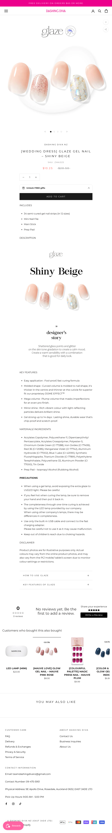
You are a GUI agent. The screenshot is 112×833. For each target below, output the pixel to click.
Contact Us (66, 736)
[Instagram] (13, 804)
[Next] (66, 131)
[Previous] (45, 131)
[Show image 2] (54, 131)
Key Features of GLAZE (39, 584)
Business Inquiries (70, 741)
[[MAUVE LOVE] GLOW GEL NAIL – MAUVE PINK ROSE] (47, 651)
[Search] (99, 10)
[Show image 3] (57, 131)
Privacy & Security (15, 752)
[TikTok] (20, 804)
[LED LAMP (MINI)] (16, 651)
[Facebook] (6, 804)
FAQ (7, 736)
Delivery (10, 741)
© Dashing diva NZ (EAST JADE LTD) (29, 821)
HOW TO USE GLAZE (36, 575)
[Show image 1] (50, 131)
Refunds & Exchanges (18, 746)
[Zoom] (105, 22)
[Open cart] (106, 11)
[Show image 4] (61, 131)
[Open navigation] (6, 11)
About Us (65, 746)
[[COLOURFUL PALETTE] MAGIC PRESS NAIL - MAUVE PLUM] (77, 651)
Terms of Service (14, 757)
